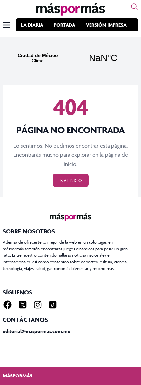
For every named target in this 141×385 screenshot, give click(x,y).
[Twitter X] (23, 305)
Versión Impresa (106, 25)
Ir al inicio (70, 180)
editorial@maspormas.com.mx (36, 331)
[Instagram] (38, 305)
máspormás (17, 376)
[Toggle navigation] (6, 25)
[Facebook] (7, 305)
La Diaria (32, 25)
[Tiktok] (53, 305)
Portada (64, 25)
